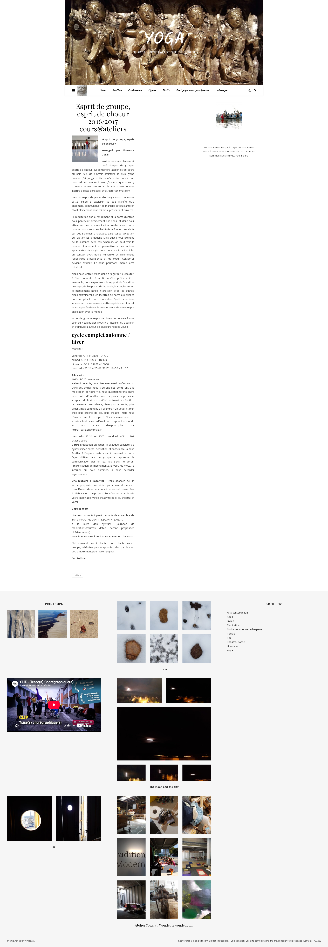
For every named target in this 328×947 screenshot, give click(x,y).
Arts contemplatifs (238, 612)
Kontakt (307, 940)
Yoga (164, 39)
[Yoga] (82, 90)
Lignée (152, 90)
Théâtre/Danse (236, 642)
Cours (103, 90)
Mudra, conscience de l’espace (286, 940)
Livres (230, 621)
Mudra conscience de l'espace (244, 629)
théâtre (77, 575)
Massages (222, 90)
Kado (230, 616)
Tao (229, 637)
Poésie (231, 633)
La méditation (238, 940)
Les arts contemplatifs (257, 940)
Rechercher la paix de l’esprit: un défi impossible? (203, 940)
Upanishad (233, 646)
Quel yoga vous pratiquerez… (193, 90)
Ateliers (117, 90)
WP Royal (29, 940)
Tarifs (166, 90)
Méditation (233, 625)
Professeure (135, 90)
